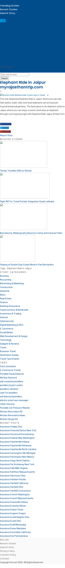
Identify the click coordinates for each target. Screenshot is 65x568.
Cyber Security (7, 404)
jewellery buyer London (11, 385)
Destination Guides (9, 355)
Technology (6, 340)
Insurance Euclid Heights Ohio (14, 517)
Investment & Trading (10, 313)
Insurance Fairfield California (14, 483)
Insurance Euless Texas (11, 509)
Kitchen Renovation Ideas (12, 415)
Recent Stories (8, 9)
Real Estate (5, 298)
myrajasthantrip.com (21, 87)
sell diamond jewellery (11, 396)
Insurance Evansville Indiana (14, 502)
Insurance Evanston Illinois (13, 506)
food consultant (8, 366)
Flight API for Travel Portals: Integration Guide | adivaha (27, 201)
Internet (4, 317)
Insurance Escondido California (15, 532)
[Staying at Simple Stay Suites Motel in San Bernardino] (17, 261)
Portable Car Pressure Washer (15, 408)
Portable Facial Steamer (12, 374)
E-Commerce (6, 328)
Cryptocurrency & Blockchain (14, 310)
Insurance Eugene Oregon (13, 513)
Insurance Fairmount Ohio (13, 475)
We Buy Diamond (8, 377)
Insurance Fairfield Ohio (11, 487)
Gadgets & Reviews (9, 343)
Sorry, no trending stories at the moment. (21, 70)
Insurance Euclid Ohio (10, 521)
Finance (4, 302)
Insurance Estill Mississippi (13, 524)
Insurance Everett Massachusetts (16, 498)
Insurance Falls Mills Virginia (13, 468)
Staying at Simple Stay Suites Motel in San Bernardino (27, 264)
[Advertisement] (32, 45)
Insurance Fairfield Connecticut (15, 490)
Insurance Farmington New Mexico (17, 457)
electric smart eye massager (14, 400)
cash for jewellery (9, 392)
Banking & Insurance (10, 306)
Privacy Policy (7, 551)
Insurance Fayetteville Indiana (14, 441)
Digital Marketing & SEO (11, 325)
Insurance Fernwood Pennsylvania (17, 434)
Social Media (6, 332)
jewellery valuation (9, 389)
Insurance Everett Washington (15, 494)
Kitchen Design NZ (9, 419)
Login (3, 20)
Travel (42, 95)
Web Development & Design (13, 336)
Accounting (5, 279)
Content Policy (8, 554)
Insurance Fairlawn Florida (13, 479)
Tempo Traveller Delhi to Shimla (16, 170)
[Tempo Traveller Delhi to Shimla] (23, 167)
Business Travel (8, 351)
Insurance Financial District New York (18, 430)
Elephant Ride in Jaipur (23, 82)
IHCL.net (4, 539)
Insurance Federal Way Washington (17, 438)
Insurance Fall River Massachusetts (17, 472)
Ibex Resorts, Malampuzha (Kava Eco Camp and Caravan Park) (31, 233)
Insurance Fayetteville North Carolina (18, 449)
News (3, 295)
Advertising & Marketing (12, 283)
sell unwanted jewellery (11, 381)
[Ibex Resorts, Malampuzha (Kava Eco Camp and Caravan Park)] (23, 229)
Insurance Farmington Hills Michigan (18, 453)
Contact (4, 558)
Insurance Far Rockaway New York (17, 464)
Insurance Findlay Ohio (11, 426)
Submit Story (7, 13)
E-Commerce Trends (10, 370)
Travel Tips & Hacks (9, 359)
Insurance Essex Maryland (13, 528)
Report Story (6, 135)
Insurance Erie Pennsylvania (14, 536)
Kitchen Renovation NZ (11, 411)
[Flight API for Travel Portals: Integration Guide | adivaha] (25, 197)
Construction (6, 287)
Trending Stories (9, 5)
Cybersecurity (7, 321)
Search (4, 78)
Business (4, 276)
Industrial (4, 291)
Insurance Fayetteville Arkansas (16, 445)
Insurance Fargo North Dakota (15, 460)
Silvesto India (20, 95)
